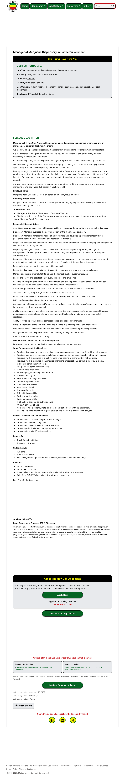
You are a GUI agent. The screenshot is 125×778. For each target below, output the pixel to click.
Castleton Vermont (35, 82)
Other (86, 6)
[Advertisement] (62, 29)
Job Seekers (55, 6)
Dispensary (51, 87)
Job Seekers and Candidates (59, 766)
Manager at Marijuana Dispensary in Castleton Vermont (49, 52)
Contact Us (31, 769)
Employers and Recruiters (83, 766)
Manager (78, 87)
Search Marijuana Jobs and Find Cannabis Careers (40, 676)
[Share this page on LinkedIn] (62, 720)
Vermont (31, 78)
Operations (88, 87)
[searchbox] (104, 6)
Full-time (39, 94)
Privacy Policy (12, 769)
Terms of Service (101, 766)
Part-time (48, 94)
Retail (97, 87)
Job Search (37, 6)
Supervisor (22, 90)
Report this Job (25, 706)
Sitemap (22, 769)
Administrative (37, 87)
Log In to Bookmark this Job (62, 685)
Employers (72, 6)
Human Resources (65, 87)
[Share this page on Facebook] (52, 720)
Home (25, 6)
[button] (112, 6)
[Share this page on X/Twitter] (73, 720)
